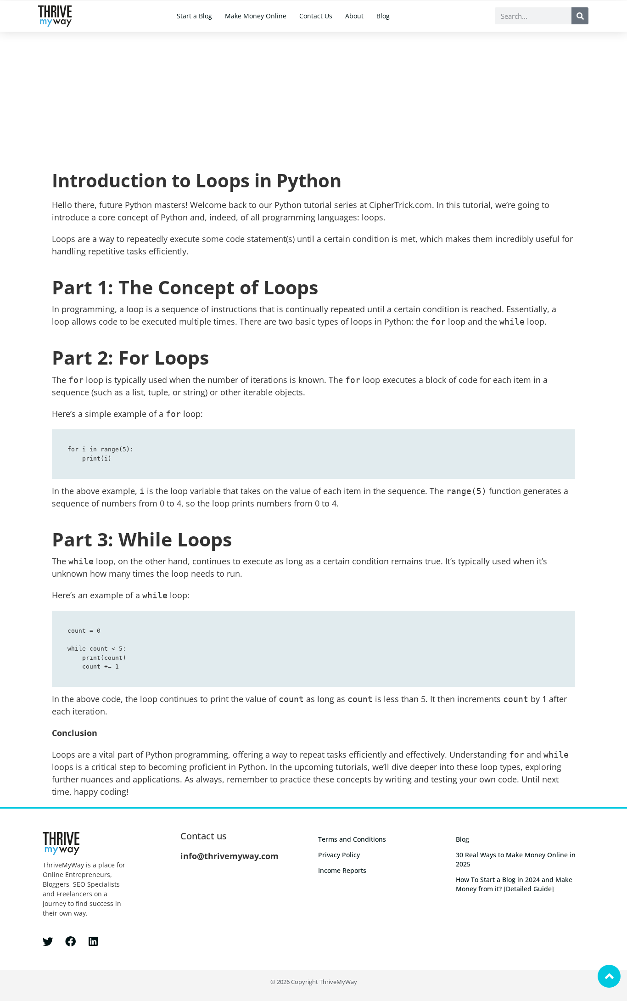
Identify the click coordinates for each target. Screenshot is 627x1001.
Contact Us (315, 15)
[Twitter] (48, 941)
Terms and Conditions (352, 839)
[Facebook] (70, 941)
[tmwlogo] (55, 16)
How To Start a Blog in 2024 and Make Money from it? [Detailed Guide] (514, 884)
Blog (383, 15)
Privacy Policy (339, 854)
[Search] (579, 15)
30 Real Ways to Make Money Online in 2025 (516, 859)
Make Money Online (255, 15)
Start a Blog (194, 15)
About (354, 15)
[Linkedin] (93, 941)
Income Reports (342, 870)
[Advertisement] (313, 100)
